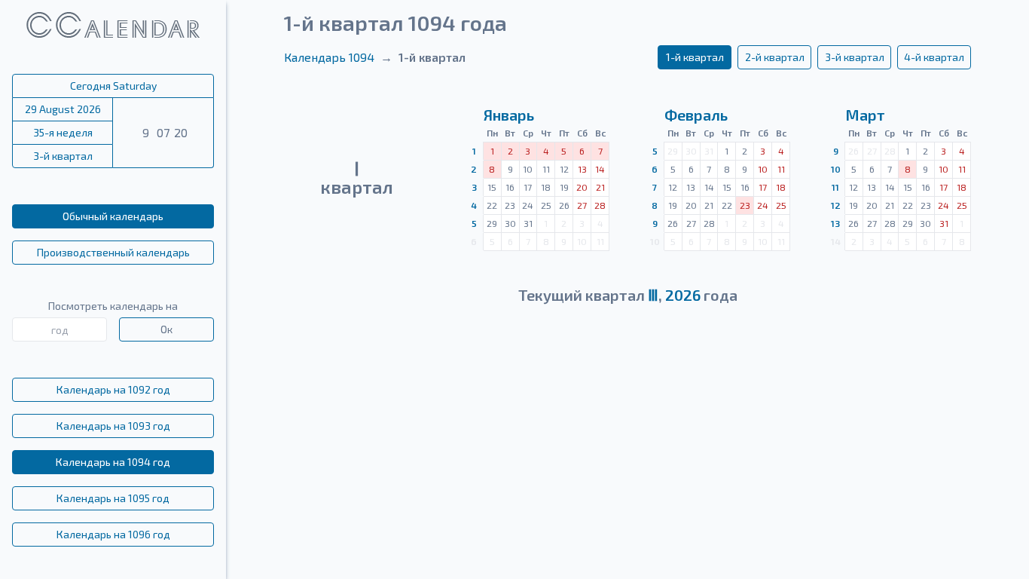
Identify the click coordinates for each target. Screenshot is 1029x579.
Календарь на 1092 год (113, 389)
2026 (683, 295)
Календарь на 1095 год (112, 498)
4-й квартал (934, 57)
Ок (166, 329)
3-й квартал (63, 155)
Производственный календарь (113, 252)
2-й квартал (775, 57)
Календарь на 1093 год (113, 425)
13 (835, 223)
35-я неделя (63, 132)
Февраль (696, 115)
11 (835, 187)
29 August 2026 (63, 109)
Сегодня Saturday (113, 85)
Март (865, 115)
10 (836, 169)
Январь (509, 115)
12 (836, 205)
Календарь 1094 (329, 57)
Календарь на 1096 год (113, 534)
